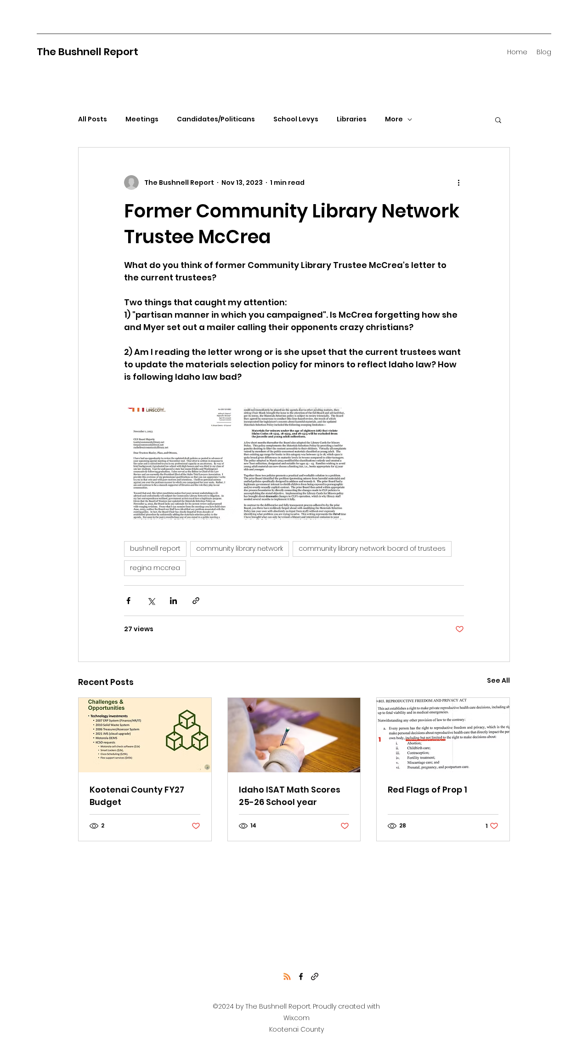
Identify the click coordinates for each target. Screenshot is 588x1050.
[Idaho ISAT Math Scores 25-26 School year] (294, 735)
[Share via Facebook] (128, 600)
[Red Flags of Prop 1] (443, 735)
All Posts (92, 119)
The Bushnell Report (87, 52)
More (394, 119)
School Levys (295, 119)
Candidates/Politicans (216, 119)
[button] (498, 119)
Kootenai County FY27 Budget (137, 796)
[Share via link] (196, 600)
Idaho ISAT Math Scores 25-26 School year (289, 796)
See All (498, 680)
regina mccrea (155, 567)
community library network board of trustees (372, 548)
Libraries (352, 119)
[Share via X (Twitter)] (151, 600)
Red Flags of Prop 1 (427, 789)
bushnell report (155, 548)
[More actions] (458, 182)
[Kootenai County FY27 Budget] (145, 735)
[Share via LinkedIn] (173, 600)
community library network (239, 548)
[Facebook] (300, 976)
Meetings (141, 119)
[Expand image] (180, 463)
